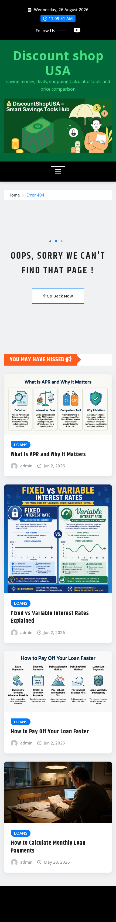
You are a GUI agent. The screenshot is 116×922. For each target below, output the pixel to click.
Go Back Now (60, 296)
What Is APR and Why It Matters (48, 454)
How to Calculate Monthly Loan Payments (48, 847)
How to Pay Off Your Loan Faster (50, 731)
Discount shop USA (58, 63)
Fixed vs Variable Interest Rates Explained (50, 617)
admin (26, 465)
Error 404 (35, 195)
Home (14, 195)
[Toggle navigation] (58, 171)
